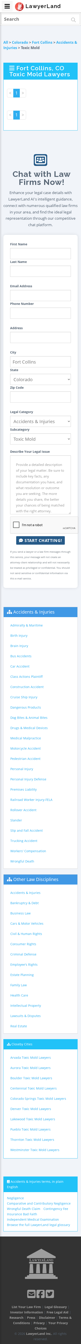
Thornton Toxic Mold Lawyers (32, 1139)
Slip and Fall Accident (26, 830)
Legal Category (21, 412)
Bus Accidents (21, 656)
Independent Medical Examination (33, 1219)
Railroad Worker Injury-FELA (31, 800)
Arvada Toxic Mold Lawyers (30, 1057)
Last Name (18, 262)
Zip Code (17, 387)
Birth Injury (18, 635)
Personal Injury (21, 769)
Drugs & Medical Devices (29, 728)
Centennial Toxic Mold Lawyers (33, 1088)
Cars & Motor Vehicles (26, 923)
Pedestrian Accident (25, 759)
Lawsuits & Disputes (25, 1016)
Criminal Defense (23, 954)
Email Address (21, 286)
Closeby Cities (21, 1044)
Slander (16, 820)
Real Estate (18, 1026)
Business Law (20, 913)
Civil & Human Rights (26, 934)
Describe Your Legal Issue (30, 451)
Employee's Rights (24, 964)
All (5, 42)
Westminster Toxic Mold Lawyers (34, 1150)
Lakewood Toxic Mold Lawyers (32, 1119)
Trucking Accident (23, 841)
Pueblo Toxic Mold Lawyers (30, 1129)
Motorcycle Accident (25, 748)
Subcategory (19, 429)
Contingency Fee (55, 1209)
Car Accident (19, 666)
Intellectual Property (25, 1005)
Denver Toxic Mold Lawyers (30, 1109)
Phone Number (22, 304)
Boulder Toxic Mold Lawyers (31, 1078)
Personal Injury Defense (28, 779)
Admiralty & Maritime (26, 625)
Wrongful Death (22, 861)
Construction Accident (27, 687)
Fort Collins (42, 42)
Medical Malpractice (25, 738)
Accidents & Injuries (34, 612)
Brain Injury (19, 646)
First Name (18, 244)
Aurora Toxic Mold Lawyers (30, 1068)
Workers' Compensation (28, 851)
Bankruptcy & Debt (24, 903)
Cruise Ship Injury (23, 697)
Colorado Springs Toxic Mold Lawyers (38, 1098)
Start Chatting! (42, 540)
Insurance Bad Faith (22, 1214)
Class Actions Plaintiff (26, 676)
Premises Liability (23, 789)
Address (16, 328)
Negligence (15, 1198)
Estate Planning (22, 975)
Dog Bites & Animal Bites (28, 717)
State (14, 370)
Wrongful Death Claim (23, 1209)
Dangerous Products (25, 707)
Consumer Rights (23, 944)
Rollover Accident (23, 810)
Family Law (18, 985)
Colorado (20, 42)
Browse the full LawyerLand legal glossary (38, 1225)
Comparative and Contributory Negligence (39, 1203)
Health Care (19, 995)
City (13, 352)
